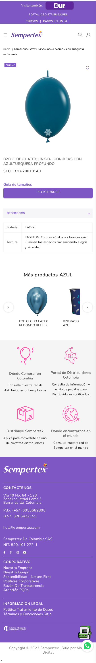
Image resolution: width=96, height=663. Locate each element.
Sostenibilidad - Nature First (27, 576)
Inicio (7, 49)
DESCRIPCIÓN (16, 213)
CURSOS (32, 21)
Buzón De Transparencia (23, 585)
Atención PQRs (16, 589)
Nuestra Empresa (17, 567)
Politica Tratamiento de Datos (28, 609)
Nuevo (10, 65)
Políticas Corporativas (21, 581)
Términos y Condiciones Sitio (27, 614)
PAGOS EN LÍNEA (55, 21)
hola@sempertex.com (21, 527)
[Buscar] (80, 35)
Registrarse (48, 192)
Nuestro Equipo (16, 572)
